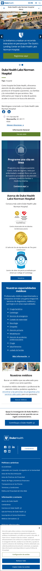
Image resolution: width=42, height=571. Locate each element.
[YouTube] (9, 451)
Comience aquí (20, 186)
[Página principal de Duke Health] (5, 3)
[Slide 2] (22, 65)
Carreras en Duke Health (10, 508)
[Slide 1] (20, 65)
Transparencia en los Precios (12, 484)
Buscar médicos (21, 400)
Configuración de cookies (21, 554)
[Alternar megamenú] (36, 2)
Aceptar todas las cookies (21, 567)
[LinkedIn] (14, 447)
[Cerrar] (39, 528)
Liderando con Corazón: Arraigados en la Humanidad (21, 470)
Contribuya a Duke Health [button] (20, 422)
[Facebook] (5, 447)
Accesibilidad (6, 467)
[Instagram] (9, 447)
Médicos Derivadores (9, 519)
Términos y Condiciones (10, 487)
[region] (21, 548)
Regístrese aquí (21, 56)
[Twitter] (5, 451)
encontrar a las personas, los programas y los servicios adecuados (21, 393)
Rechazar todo (21, 561)
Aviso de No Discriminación (11, 474)
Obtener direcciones (14, 125)
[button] (30, 3)
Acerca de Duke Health (10, 501)
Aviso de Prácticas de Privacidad (13, 477)
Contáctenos (29, 449)
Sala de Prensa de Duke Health (13, 512)
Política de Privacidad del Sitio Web (14, 491)
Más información (20, 356)
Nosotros (21, 278)
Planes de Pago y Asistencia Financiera (15, 481)
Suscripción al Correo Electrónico (13, 515)
